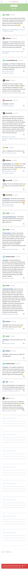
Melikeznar (7, 198)
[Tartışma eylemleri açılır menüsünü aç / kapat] (26, 1)
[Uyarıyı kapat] (22, 567)
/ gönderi (13, 1)
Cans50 (6, 42)
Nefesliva (6, 339)
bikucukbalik (7, 164)
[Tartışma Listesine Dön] (1, 1)
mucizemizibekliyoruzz (10, 217)
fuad (5, 184)
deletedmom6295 (8, 289)
